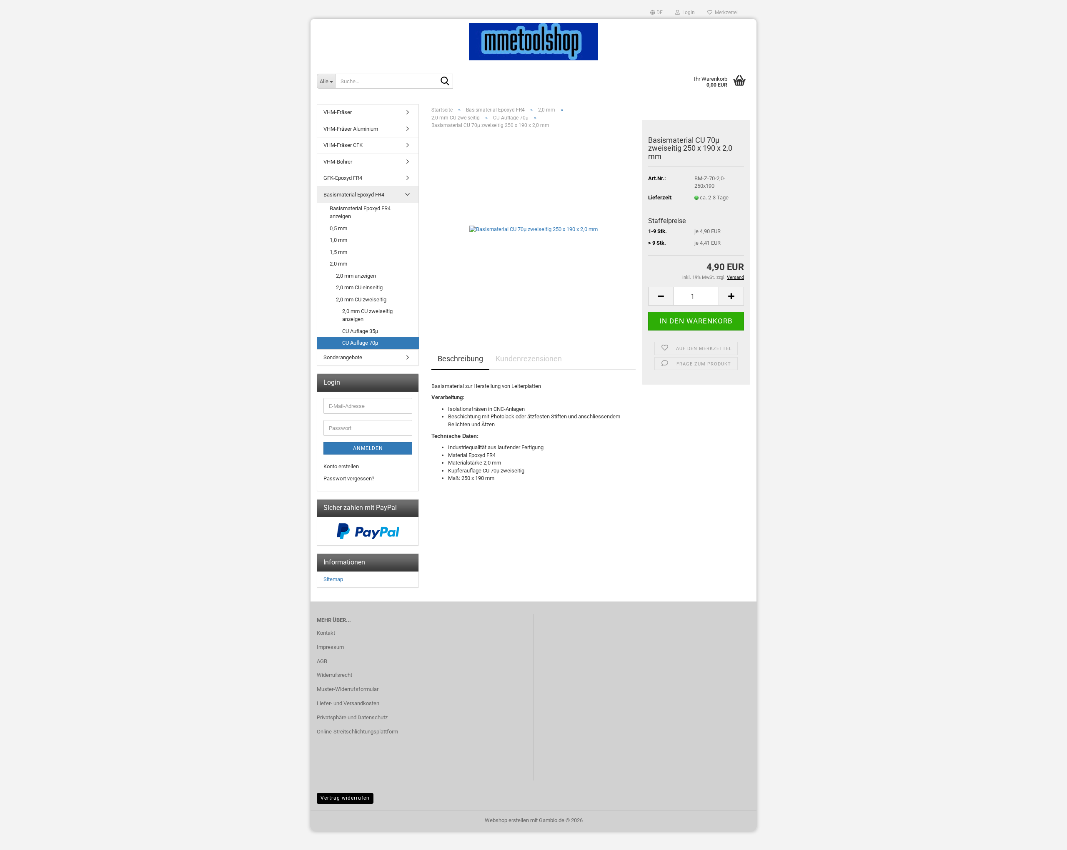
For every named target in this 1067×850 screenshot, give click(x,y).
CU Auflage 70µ (360, 343)
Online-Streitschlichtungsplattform (357, 731)
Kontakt (326, 633)
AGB (322, 661)
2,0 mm (338, 264)
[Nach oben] (1044, 837)
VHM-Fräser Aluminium (350, 129)
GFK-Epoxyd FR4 (342, 178)
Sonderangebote (342, 357)
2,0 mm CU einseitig (359, 287)
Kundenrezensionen (529, 358)
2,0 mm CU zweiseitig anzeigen (367, 315)
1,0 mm (338, 240)
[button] (656, 12)
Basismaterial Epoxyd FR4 (353, 194)
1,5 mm (338, 252)
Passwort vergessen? (348, 478)
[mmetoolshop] (533, 42)
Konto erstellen (341, 466)
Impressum (330, 647)
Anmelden (368, 448)
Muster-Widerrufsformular (347, 689)
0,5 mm (338, 228)
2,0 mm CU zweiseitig (361, 299)
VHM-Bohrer (337, 162)
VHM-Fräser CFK (343, 145)
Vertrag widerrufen (345, 798)
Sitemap (333, 579)
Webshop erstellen (507, 820)
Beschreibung (460, 358)
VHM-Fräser (337, 112)
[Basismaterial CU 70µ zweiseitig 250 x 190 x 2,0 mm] (533, 229)
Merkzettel (725, 12)
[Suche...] (445, 81)
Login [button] (687, 12)
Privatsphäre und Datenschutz (352, 717)
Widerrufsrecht (334, 675)
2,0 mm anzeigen (356, 276)
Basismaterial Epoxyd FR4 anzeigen (360, 212)
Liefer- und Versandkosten (348, 703)
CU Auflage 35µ (360, 331)
